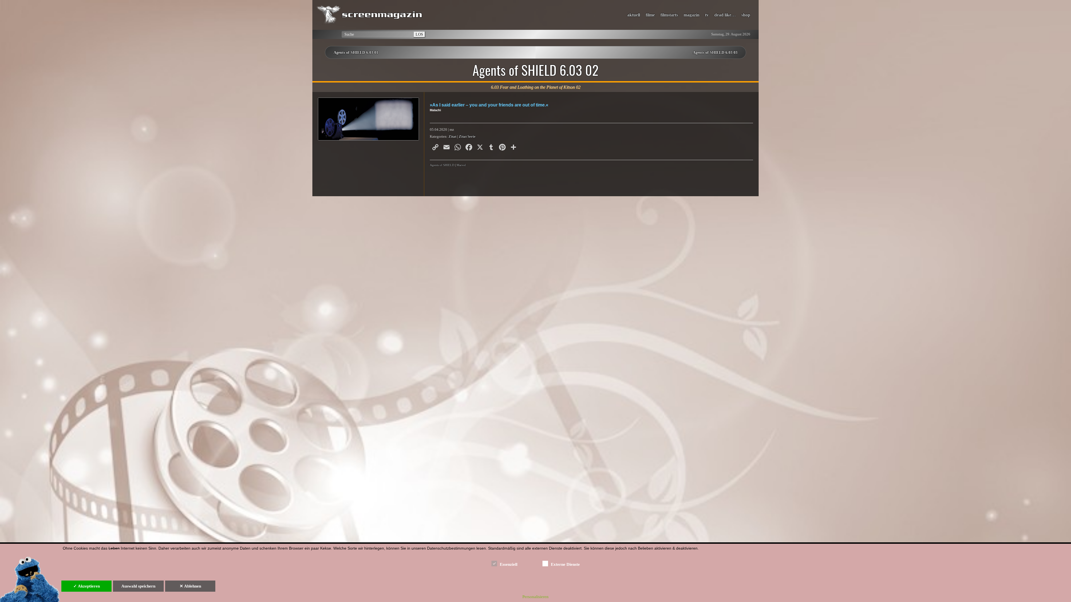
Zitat (452, 137)
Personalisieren (535, 596)
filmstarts (669, 15)
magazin (691, 15)
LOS (419, 34)
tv (707, 15)
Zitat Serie (467, 137)
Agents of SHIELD (442, 165)
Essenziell (508, 564)
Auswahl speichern (138, 586)
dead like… (725, 15)
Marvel (461, 165)
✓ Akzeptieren (86, 586)
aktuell (633, 15)
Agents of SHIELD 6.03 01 (356, 52)
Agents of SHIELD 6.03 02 (535, 70)
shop (745, 15)
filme (650, 15)
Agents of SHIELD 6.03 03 (715, 52)
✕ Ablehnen (190, 586)
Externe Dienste (565, 564)
